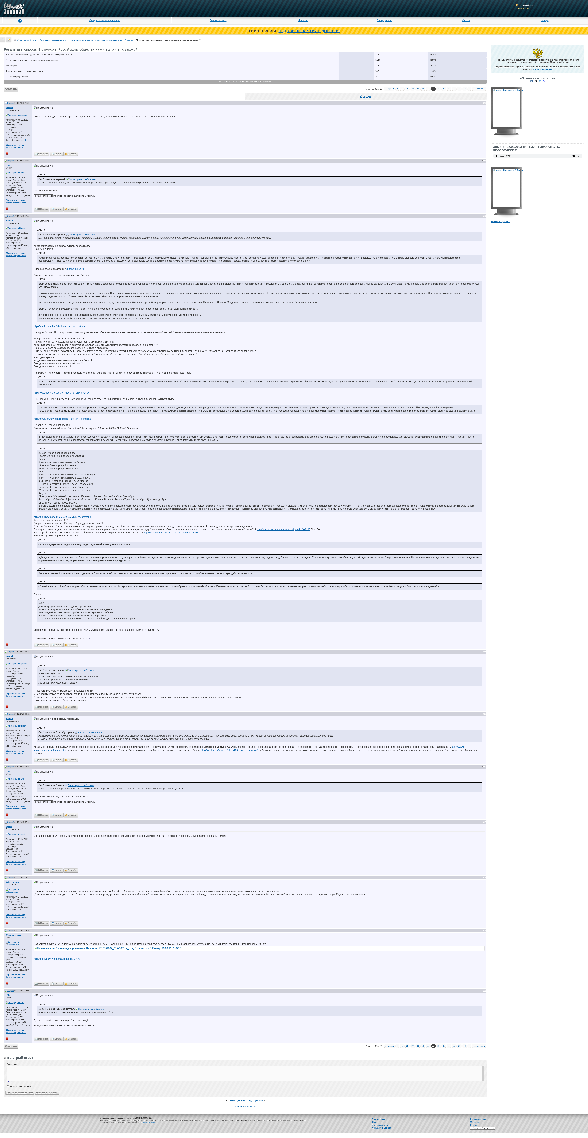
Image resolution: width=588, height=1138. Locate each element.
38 (459, 89)
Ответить (11, 89)
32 (428, 89)
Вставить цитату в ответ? (20, 1086)
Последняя (479, 89)
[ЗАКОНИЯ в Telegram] (540, 81)
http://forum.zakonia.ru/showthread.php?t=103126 (283, 529)
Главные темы (218, 20)
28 (407, 89)
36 (449, 89)
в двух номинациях (542, 69)
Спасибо (72, 154)
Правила (376, 1122)
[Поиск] (2, 39)
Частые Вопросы (380, 1119)
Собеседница (12, 882)
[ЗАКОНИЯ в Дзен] (535, 81)
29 (412, 89)
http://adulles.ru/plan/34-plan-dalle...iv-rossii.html (60, 326)
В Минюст (43, 154)
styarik (9, 827)
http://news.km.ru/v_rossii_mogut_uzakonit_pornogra (62, 419)
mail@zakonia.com (150, 1122)
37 (454, 89)
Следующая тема (255, 1100)
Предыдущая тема (236, 1100)
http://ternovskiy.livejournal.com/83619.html (57, 959)
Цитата (58, 154)
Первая (389, 89)
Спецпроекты (384, 20)
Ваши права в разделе (245, 1106)
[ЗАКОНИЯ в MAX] (544, 81)
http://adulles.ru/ (75, 269)
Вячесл (9, 221)
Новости (303, 20)
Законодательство (380, 1125)
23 (402, 89)
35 (444, 89)
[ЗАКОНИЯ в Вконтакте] (531, 81)
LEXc (8, 165)
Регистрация (523, 8)
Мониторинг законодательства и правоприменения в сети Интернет (101, 40)
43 (465, 89)
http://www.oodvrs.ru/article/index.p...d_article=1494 (61, 392)
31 (423, 89)
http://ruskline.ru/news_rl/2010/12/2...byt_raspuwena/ (229, 750)
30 (418, 89)
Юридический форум (26, 40)
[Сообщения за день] (8, 39)
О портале (475, 1122)
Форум (544, 20)
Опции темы (365, 96)
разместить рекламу (500, 221)
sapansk (9, 107)
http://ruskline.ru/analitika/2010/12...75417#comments (62, 517)
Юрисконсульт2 (13, 935)
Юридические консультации (104, 20)
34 (438, 89)
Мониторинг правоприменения (53, 40)
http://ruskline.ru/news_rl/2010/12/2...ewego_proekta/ (172, 532)
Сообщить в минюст (381, 1128)
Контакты (474, 1125)
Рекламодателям (478, 1119)
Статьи (466, 20)
